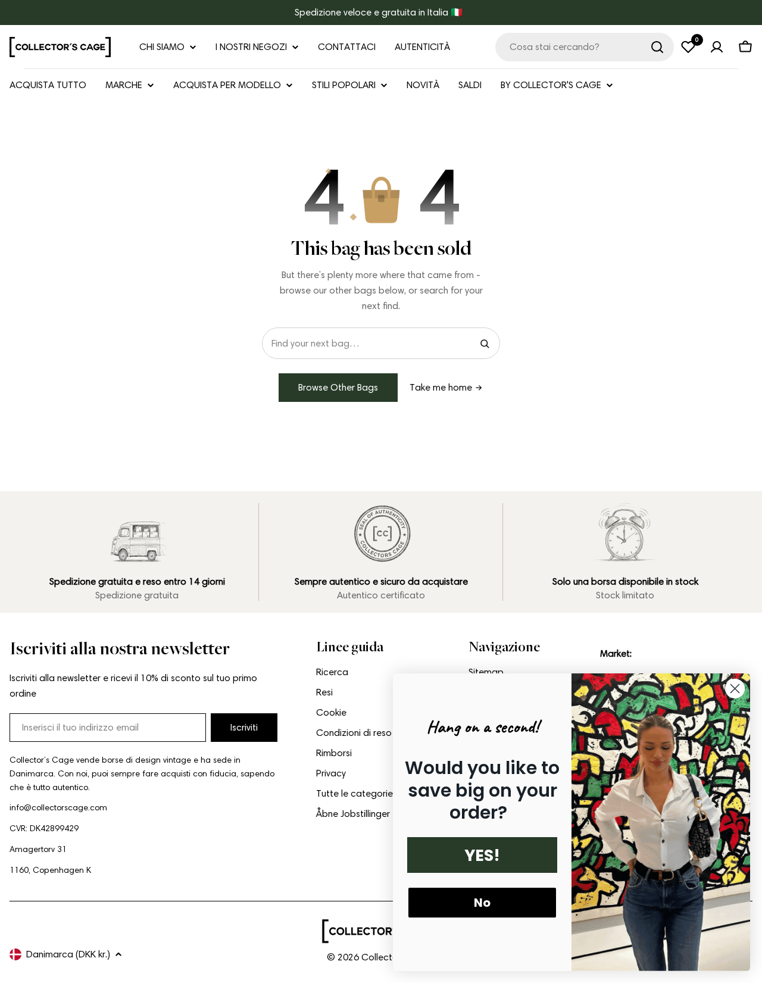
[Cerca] (657, 47)
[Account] (717, 47)
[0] (688, 47)
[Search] (484, 343)
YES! (482, 855)
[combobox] (584, 47)
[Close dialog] (734, 688)
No (482, 902)
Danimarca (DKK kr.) (68, 954)
